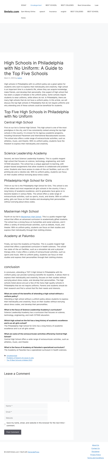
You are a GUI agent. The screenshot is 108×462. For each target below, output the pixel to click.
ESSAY (23, 5)
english (63, 12)
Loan (96, 5)
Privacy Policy (95, 455)
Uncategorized (35, 5)
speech (42, 12)
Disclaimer (96, 452)
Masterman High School (31, 217)
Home (23, 18)
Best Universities (84, 5)
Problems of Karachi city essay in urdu (20, 358)
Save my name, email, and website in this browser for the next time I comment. (36, 424)
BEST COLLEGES (67, 5)
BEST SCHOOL (51, 5)
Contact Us (95, 448)
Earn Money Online (28, 12)
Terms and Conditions (95, 458)
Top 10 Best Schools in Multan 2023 (19, 360)
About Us (95, 445)
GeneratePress (33, 452)
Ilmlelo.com (11, 11)
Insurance (53, 12)
